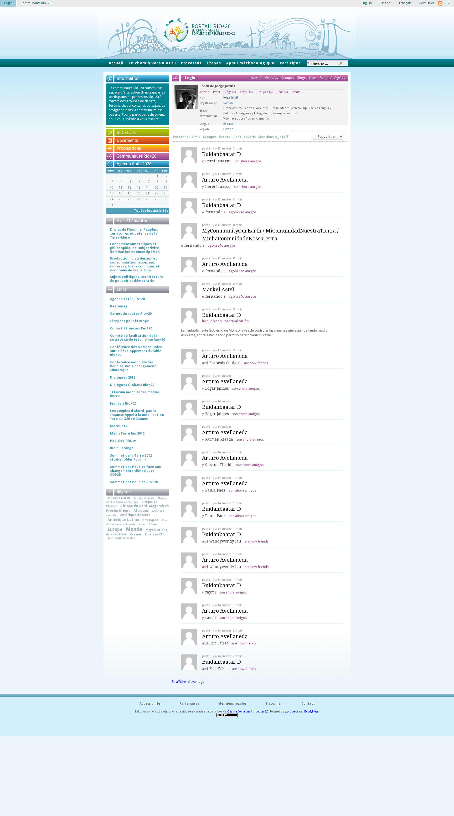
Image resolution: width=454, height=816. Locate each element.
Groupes (287, 78)
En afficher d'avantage (188, 682)
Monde (134, 529)
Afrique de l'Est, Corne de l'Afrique (136, 500)
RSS (446, 3)
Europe (114, 529)
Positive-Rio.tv (123, 441)
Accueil (116, 63)
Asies (142, 524)
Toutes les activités (151, 211)
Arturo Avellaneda (225, 180)
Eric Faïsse (219, 643)
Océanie (136, 534)
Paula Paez (215, 490)
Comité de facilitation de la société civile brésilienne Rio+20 (137, 338)
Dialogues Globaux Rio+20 (132, 385)
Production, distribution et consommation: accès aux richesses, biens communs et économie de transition (134, 264)
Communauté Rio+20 (137, 156)
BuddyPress (311, 711)
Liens (313, 78)
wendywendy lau (225, 541)
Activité (256, 78)
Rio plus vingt (121, 448)
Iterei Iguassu (218, 161)
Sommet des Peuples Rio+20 (134, 482)
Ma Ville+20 (119, 426)
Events (296, 92)
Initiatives (126, 132)
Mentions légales (232, 703)
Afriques (141, 510)
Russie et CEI (154, 534)
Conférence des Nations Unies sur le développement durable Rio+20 (136, 351)
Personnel (181, 137)
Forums (325, 78)
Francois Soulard (225, 363)
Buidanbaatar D (221, 154)
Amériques (150, 519)
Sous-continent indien (121, 537)
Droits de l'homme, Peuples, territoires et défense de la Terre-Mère (134, 233)
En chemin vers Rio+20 (152, 63)
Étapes (214, 63)
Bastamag (118, 306)
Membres (272, 78)
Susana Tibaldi (219, 465)
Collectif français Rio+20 (131, 328)
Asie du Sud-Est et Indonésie (136, 522)
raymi (210, 592)
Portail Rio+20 (211, 26)
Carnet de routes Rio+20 (131, 314)
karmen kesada (219, 439)
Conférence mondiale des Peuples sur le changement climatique (133, 366)
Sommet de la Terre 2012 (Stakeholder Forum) (131, 457)
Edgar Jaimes (217, 388)
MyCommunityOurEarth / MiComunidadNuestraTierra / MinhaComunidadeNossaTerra (270, 235)
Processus (191, 63)
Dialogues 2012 (122, 377)
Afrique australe (119, 497)
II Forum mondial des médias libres (135, 394)
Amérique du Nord (135, 515)
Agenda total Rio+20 (127, 299)
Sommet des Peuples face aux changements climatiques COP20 (135, 471)
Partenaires (189, 703)
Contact (308, 703)
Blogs (301, 78)
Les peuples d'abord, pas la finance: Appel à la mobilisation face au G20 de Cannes (137, 415)
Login (8, 3)
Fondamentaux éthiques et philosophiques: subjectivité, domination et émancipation (135, 248)
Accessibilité (150, 703)
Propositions (129, 148)
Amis (246, 92)
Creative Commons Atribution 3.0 (248, 711)
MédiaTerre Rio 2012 (127, 433)
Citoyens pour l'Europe (129, 321)
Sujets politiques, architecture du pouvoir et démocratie (136, 279)
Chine (153, 524)
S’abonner (274, 703)
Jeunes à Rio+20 (123, 403)
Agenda (339, 78)
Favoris (250, 137)
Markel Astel (218, 289)
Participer (290, 63)
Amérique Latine (123, 519)
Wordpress (291, 711)
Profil (216, 92)
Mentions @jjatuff (273, 137)
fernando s (215, 212)
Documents (127, 140)
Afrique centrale (144, 498)
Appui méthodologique (250, 63)
